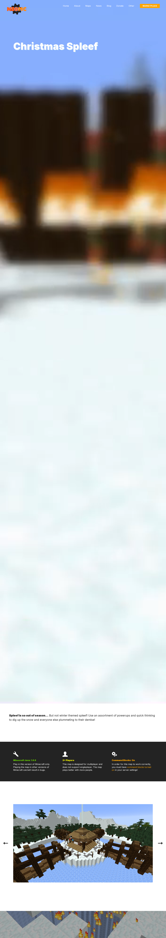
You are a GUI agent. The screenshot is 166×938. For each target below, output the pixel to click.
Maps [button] (88, 6)
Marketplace (150, 6)
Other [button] (131, 6)
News (99, 6)
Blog (109, 6)
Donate (119, 6)
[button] (5, 843)
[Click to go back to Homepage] (16, 9)
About (77, 6)
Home (66, 6)
